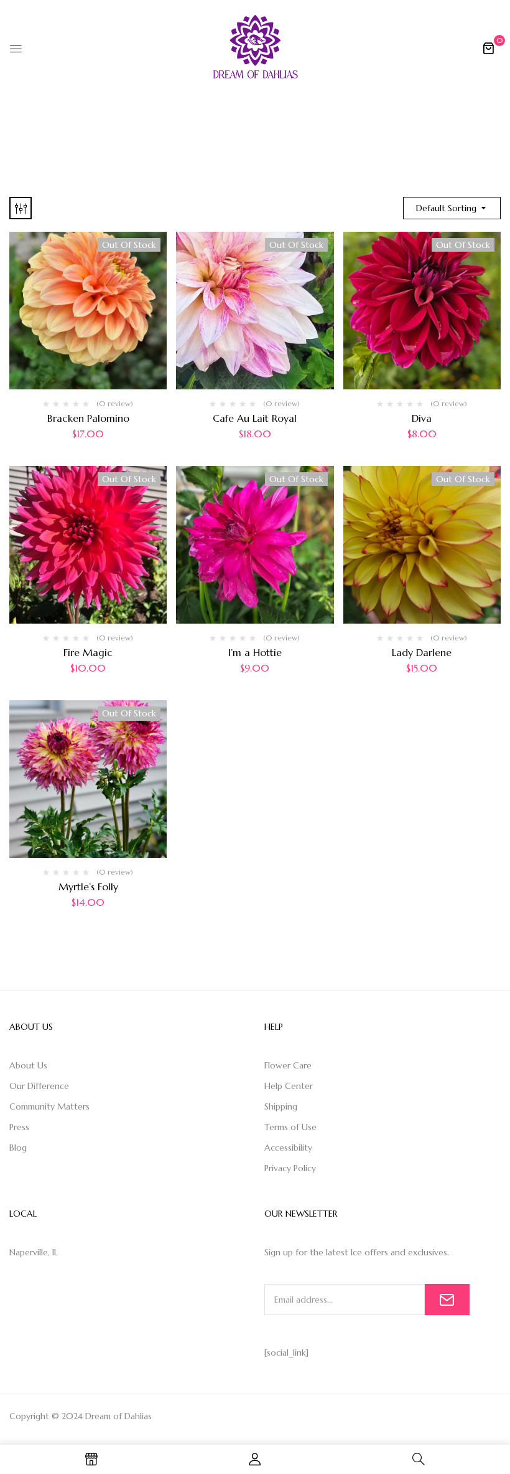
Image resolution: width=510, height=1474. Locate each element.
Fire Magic (88, 652)
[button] (488, 48)
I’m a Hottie (255, 652)
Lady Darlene (422, 652)
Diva (422, 418)
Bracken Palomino (88, 418)
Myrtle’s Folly (88, 886)
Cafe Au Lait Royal (255, 418)
